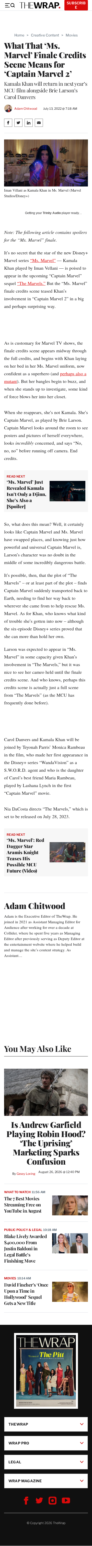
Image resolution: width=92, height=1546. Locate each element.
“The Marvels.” (31, 283)
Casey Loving (26, 1174)
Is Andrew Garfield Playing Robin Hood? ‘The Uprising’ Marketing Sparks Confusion (46, 1143)
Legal (14, 1462)
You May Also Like (37, 1048)
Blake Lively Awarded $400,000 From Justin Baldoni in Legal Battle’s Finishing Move (25, 1248)
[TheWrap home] (39, 5)
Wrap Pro (18, 1443)
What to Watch (17, 1192)
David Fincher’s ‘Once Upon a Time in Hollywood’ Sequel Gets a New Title (26, 1294)
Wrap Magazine (25, 1481)
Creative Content (45, 35)
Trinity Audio (52, 213)
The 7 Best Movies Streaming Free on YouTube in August (22, 1204)
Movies (72, 35)
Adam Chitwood (25, 108)
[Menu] (9, 5)
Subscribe (76, 5)
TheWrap (18, 1424)
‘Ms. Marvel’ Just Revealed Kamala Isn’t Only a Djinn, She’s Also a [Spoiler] (26, 494)
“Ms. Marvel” (43, 260)
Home (19, 35)
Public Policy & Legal (23, 1230)
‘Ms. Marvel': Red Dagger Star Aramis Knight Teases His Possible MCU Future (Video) (25, 855)
